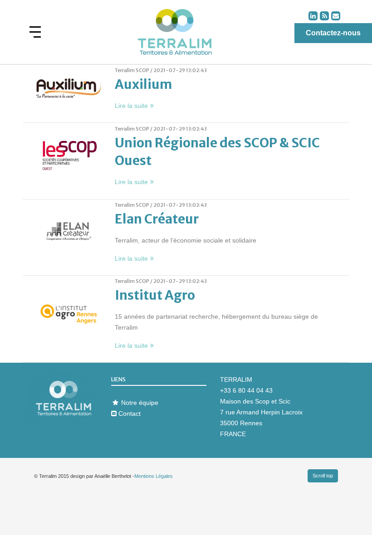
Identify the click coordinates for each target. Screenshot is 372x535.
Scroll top (323, 475)
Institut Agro (155, 295)
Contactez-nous (333, 33)
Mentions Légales (153, 476)
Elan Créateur (157, 219)
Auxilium (143, 84)
